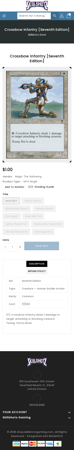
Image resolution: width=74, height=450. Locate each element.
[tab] (36, 264)
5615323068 (37, 405)
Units (6, 240)
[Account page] (62, 15)
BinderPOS (56, 436)
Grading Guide (44, 187)
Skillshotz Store (37, 34)
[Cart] (68, 15)
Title (5, 194)
